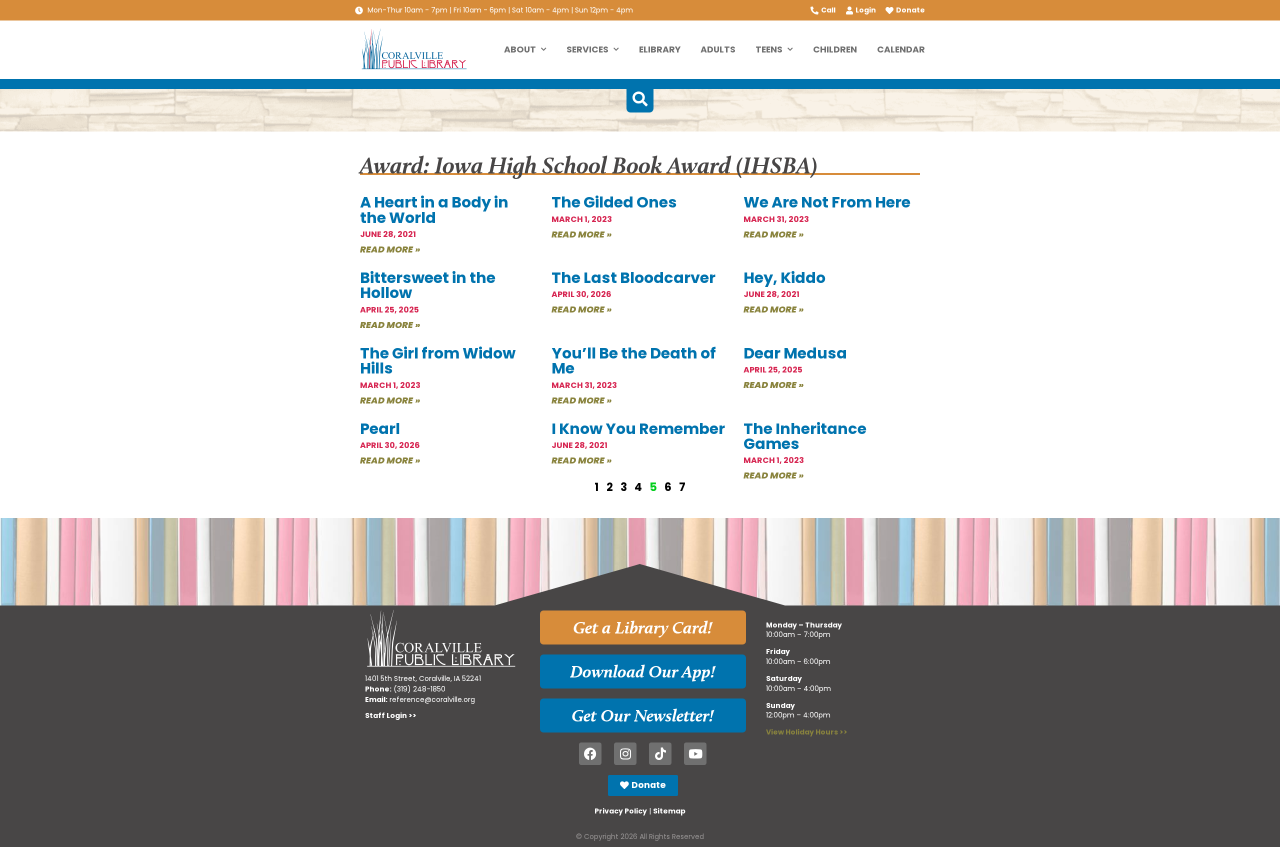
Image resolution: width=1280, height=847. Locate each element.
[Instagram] (625, 753)
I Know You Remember (638, 429)
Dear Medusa (795, 353)
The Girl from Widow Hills (438, 360)
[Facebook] (590, 753)
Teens (769, 50)
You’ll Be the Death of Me (634, 360)
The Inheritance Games (805, 436)
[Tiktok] (660, 753)
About (520, 50)
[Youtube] (695, 753)
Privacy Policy (620, 811)
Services (587, 50)
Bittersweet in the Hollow (428, 285)
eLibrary (659, 50)
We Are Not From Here (827, 202)
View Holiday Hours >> (807, 732)
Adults (718, 50)
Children (835, 50)
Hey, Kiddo (785, 277)
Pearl (380, 429)
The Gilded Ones (614, 202)
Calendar (901, 50)
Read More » (390, 249)
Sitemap (669, 811)
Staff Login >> (390, 715)
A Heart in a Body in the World (434, 210)
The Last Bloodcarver (634, 277)
